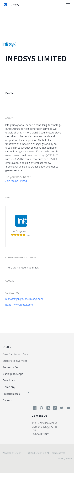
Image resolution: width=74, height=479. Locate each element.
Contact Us (39, 416)
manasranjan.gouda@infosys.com (24, 298)
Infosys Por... (21, 231)
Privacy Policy (65, 458)
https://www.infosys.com (19, 304)
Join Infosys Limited (16, 180)
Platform (8, 347)
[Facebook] (35, 409)
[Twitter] (62, 409)
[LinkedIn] (55, 409)
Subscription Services (15, 360)
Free (28, 235)
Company (9, 387)
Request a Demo (12, 367)
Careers (7, 400)
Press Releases (11, 393)
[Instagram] (48, 409)
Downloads (9, 380)
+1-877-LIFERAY (40, 434)
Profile (9, 93)
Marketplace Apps (13, 373)
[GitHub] (41, 409)
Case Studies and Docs (15, 354)
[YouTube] (67, 409)
